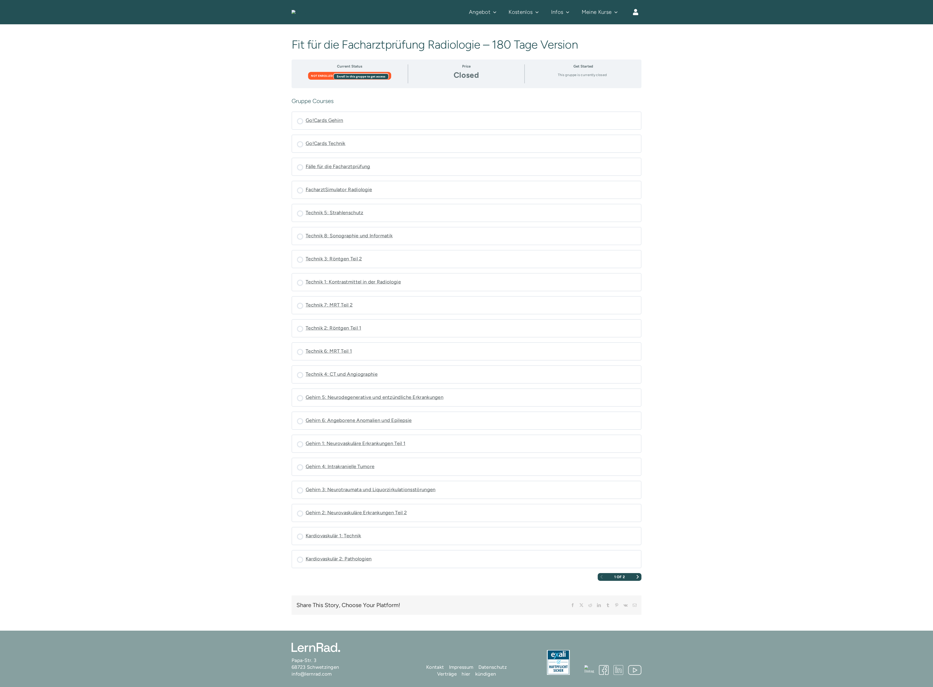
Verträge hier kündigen (466, 674)
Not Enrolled (322, 75)
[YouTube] (634, 670)
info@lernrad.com (312, 674)
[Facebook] (604, 670)
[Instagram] (589, 669)
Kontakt (435, 667)
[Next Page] (637, 577)
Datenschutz (492, 667)
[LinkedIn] (618, 670)
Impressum (461, 667)
